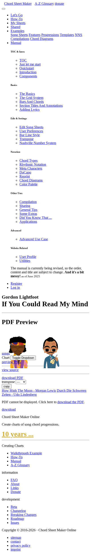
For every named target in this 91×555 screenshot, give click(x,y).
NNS (78, 35)
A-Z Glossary (20, 465)
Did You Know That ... (35, 217)
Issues (15, 522)
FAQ (14, 480)
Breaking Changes (23, 515)
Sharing (24, 206)
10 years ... (18, 434)
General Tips (28, 210)
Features (34, 35)
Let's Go (17, 15)
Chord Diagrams (41, 39)
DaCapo (25, 172)
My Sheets (18, 23)
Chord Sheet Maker (18, 3)
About (15, 484)
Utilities (24, 261)
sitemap (16, 537)
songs (6, 353)
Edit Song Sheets (31, 127)
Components (28, 76)
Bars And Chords (31, 101)
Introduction (27, 72)
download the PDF (70, 402)
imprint (16, 549)
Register (16, 283)
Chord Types (28, 160)
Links (15, 488)
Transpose (26, 139)
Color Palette (28, 184)
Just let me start (30, 64)
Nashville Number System (37, 143)
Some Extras (28, 214)
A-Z (44, 3)
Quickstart (26, 68)
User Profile (27, 257)
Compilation (28, 202)
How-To (17, 19)
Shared (15, 27)
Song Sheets (19, 35)
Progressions (50, 35)
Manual (16, 43)
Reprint (24, 176)
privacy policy (20, 545)
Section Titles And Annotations (41, 105)
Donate (16, 492)
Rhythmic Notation (32, 164)
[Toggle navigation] (3, 8)
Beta (14, 507)
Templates (67, 35)
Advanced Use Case (33, 239)
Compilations (20, 39)
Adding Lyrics (29, 109)
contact (16, 541)
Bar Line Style (29, 135)
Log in (15, 287)
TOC (23, 60)
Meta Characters (30, 168)
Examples (17, 31)
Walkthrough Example (26, 453)
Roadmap (17, 519)
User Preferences (31, 131)
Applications (28, 221)
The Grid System (31, 98)
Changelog (18, 511)
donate (59, 3)
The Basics (27, 94)
